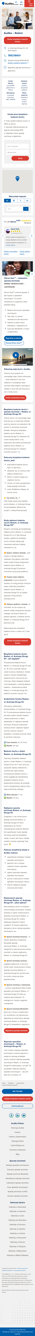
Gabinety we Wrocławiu (17, 1220)
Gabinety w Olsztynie (17, 1246)
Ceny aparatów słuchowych (17, 1187)
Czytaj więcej (10, 245)
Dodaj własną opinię (25, 252)
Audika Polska (17, 1123)
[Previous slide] (2, 235)
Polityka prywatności (22, 1268)
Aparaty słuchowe (17, 1160)
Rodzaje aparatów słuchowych (17, 1165)
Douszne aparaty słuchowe (17, 1169)
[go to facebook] (11, 1116)
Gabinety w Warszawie (17, 1207)
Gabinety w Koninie (17, 1242)
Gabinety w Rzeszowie (17, 1237)
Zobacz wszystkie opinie (10, 252)
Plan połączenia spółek (19, 1270)
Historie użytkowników (17, 1136)
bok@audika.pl (17, 1106)
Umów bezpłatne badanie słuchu (17, 40)
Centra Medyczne (17, 1145)
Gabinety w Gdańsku (17, 1229)
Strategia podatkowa (7, 1270)
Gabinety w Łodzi (17, 1215)
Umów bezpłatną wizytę (15, 397)
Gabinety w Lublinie (17, 1233)
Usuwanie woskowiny (17, 1150)
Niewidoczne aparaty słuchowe (17, 1178)
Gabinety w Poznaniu (17, 1224)
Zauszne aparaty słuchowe (17, 1196)
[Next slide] (31, 235)
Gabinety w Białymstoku (17, 1251)
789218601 (14, 55)
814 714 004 (17, 1091)
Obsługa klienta (17, 1141)
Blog (17, 1154)
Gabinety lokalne (17, 1202)
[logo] (8, 3)
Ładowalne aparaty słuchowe (18, 1183)
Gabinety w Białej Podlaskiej (17, 1255)
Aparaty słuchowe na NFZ (17, 1191)
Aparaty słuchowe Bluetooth (17, 1174)
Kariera (17, 1132)
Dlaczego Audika (17, 1128)
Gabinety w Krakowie (18, 1211)
